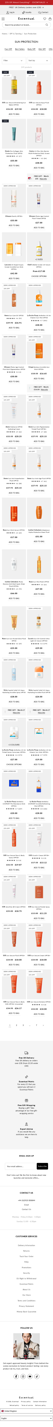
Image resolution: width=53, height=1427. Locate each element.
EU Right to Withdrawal (26, 1278)
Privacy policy (26, 1401)
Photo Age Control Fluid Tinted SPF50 (39, 217)
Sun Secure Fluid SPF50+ (14, 955)
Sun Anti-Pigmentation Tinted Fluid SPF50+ (39, 428)
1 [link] (9, 1025)
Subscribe (42, 1166)
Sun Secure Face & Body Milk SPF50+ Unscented (14, 1003)
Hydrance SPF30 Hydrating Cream (14, 428)
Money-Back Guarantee (26, 1312)
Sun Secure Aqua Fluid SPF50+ (39, 104)
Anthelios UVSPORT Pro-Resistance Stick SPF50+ (14, 804)
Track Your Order (27, 1256)
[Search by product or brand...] (47, 25)
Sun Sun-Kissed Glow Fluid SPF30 (14, 640)
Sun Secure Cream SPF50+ (39, 955)
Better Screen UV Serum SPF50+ (39, 266)
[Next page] (43, 1025)
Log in (12, 12)
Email (26, 1205)
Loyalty (28, 12)
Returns (26, 1251)
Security (26, 1273)
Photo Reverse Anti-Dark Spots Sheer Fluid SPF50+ (14, 584)
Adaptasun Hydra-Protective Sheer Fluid (39, 531)
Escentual (15, 1401)
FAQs (26, 1262)
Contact (45, 12)
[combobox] (26, 25)
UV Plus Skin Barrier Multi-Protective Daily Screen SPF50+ (39, 153)
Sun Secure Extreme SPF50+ (39, 1002)
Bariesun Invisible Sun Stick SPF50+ (38, 368)
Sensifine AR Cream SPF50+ (14, 907)
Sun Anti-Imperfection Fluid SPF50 (14, 480)
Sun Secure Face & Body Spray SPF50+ (14, 856)
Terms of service (27, 1405)
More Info (43, 179)
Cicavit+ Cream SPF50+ (39, 855)
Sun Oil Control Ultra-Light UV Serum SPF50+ (39, 640)
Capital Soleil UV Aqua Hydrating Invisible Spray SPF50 (14, 691)
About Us (26, 1289)
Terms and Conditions (26, 1301)
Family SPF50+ (14, 216)
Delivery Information (26, 1245)
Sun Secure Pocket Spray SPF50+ (39, 908)
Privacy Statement (26, 1306)
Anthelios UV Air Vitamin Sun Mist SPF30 (39, 317)
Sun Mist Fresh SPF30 (39, 582)
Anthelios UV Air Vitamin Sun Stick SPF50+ (39, 751)
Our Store (26, 1295)
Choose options (39, 276)
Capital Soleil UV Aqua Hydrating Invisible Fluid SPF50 (39, 691)
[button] (3, 18)
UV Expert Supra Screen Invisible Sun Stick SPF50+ (14, 267)
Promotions (26, 1267)
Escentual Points (26, 1284)
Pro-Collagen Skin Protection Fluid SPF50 (14, 152)
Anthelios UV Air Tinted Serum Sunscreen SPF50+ (14, 751)
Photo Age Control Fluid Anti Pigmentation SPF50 (14, 368)
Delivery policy (40, 1405)
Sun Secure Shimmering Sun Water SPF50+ (14, 104)
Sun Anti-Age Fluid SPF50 (39, 478)
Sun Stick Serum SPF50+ (14, 530)
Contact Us (26, 1209)
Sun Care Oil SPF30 (13, 315)
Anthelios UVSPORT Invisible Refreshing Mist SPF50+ (39, 804)
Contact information (40, 1401)
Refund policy (14, 1405)
